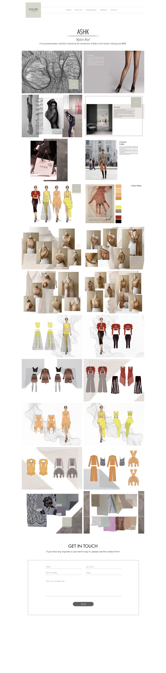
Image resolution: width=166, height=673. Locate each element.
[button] (78, 10)
